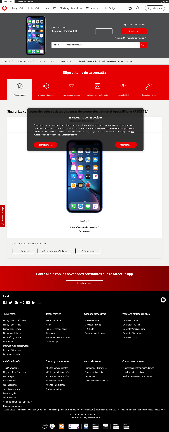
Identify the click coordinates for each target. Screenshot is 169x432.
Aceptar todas (126, 145)
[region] (85, 129)
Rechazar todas (45, 145)
